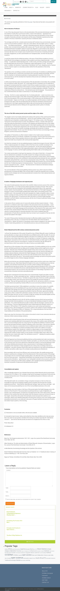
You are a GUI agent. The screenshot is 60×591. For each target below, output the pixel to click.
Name (6, 488)
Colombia (19, 551)
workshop (28, 560)
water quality (23, 560)
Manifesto (18, 7)
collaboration (12, 551)
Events (48, 7)
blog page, (30, 22)
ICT (5, 552)
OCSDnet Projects (28, 7)
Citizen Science (42, 549)
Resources (8, 10)
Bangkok (28, 549)
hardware (46, 551)
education (39, 551)
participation (26, 558)
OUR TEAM (44, 580)
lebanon (32, 552)
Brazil (31, 549)
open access (27, 555)
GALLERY (42, 7)
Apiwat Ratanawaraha (16, 549)
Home (6, 7)
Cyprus (23, 551)
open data (50, 555)
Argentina (23, 549)
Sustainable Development (50, 558)
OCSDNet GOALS (46, 578)
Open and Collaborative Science (40, 555)
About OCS (44, 571)
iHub (10, 552)
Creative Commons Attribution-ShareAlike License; (26, 588)
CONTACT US (45, 582)
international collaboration (20, 552)
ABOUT (11, 7)
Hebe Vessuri (52, 551)
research (31, 558)
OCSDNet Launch (17, 555)
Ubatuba (18, 560)
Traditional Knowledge (10, 560)
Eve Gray (8, 18)
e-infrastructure (33, 551)
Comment (8, 470)
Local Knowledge (43, 552)
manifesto (48, 552)
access (6, 549)
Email (6, 492)
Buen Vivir (35, 549)
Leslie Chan (37, 552)
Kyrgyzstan (28, 552)
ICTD (7, 552)
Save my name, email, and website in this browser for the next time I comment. (24, 499)
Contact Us (16, 10)
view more (30, 541)
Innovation (13, 552)
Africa (10, 549)
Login (53, 1)
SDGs (34, 558)
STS (44, 558)
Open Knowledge (8, 558)
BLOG (36, 7)
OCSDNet (9, 555)
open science (17, 558)
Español (42, 551)
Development (26, 551)
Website (7, 495)
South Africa (39, 558)
